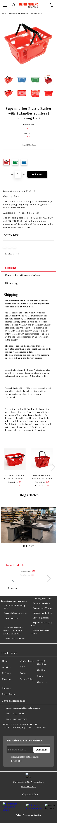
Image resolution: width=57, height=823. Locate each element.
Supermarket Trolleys (43, 608)
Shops (40, 676)
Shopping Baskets (37, 13)
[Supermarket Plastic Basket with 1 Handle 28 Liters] (15, 459)
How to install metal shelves (22, 275)
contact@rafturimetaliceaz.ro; (27, 708)
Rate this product (12, 254)
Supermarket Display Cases (42, 624)
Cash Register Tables (42, 598)
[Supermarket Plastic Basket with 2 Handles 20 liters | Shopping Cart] (28, 70)
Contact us (42, 682)
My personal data (30, 794)
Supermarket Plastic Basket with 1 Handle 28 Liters (15, 477)
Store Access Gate (41, 603)
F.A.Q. (23, 667)
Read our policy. (28, 786)
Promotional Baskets (42, 613)
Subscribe (12, 588)
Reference (7, 673)
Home (4, 13)
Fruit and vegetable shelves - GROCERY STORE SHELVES (12, 631)
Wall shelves (11, 618)
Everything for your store (18, 13)
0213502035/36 (20, 719)
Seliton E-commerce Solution (28, 815)
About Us (6, 667)
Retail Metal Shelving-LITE (14, 607)
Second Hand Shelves (14, 638)
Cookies (41, 670)
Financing (11, 283)
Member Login (27, 661)
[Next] (51, 467)
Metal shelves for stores (15, 613)
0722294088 (18, 714)
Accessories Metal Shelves (40, 632)
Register (23, 673)
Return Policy (8, 694)
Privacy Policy (27, 679)
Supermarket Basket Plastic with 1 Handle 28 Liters (42, 477)
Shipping (10, 267)
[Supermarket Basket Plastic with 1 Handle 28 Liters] (42, 459)
